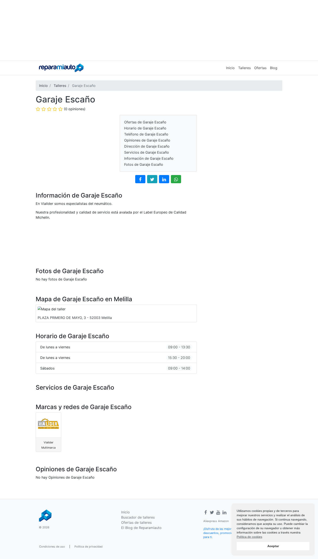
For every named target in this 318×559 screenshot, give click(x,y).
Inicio (230, 68)
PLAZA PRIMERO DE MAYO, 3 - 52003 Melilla (75, 317)
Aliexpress (210, 521)
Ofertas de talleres (136, 522)
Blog (273, 68)
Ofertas (260, 68)
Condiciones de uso (52, 546)
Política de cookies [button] (249, 536)
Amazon (223, 521)
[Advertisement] (159, 30)
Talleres (244, 68)
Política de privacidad (88, 546)
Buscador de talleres (138, 517)
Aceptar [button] (273, 546)
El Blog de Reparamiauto (141, 528)
